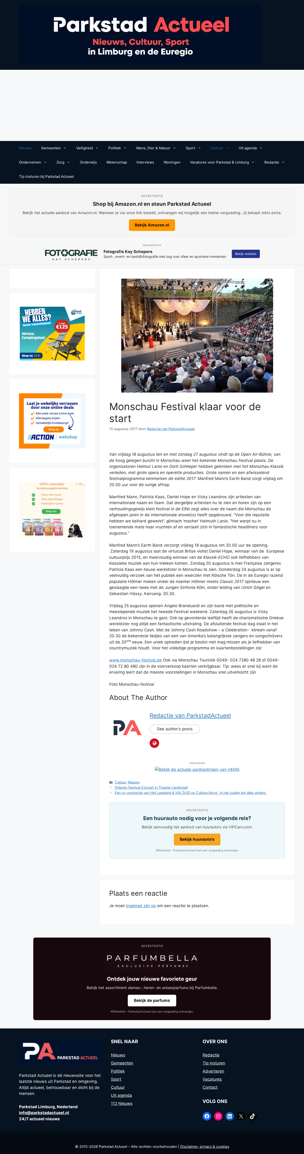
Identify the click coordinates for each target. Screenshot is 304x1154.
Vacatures (212, 1079)
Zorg (60, 162)
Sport (190, 148)
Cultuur (217, 148)
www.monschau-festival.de (135, 660)
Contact (210, 1087)
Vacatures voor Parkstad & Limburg (219, 162)
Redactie (271, 162)
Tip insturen (214, 1063)
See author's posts (175, 729)
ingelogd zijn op (141, 905)
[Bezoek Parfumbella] (152, 961)
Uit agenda (248, 148)
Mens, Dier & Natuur (153, 148)
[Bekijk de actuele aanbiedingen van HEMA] (197, 769)
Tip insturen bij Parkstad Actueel (46, 176)
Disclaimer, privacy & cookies (204, 1146)
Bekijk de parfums (152, 1000)
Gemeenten (51, 148)
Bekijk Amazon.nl (152, 225)
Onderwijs (88, 162)
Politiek (114, 148)
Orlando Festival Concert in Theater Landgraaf (151, 787)
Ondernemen (30, 162)
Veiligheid (84, 148)
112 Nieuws (122, 1103)
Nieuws (25, 148)
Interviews (145, 162)
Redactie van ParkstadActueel (190, 715)
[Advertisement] (152, 105)
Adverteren (213, 1071)
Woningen (172, 162)
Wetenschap (116, 162)
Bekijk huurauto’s (197, 839)
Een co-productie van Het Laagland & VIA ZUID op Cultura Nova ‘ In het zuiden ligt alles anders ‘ (191, 793)
